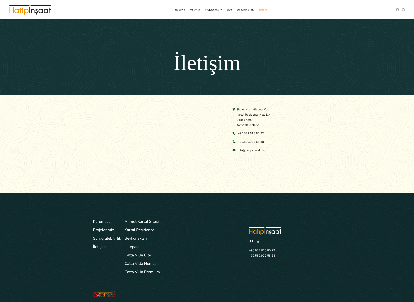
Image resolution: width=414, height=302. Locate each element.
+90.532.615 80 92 (262, 250)
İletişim (262, 9)
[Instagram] (403, 9)
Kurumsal (195, 9)
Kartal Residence (139, 229)
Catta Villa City (138, 255)
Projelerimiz (212, 9)
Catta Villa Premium (142, 272)
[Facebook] (397, 9)
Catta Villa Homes (141, 263)
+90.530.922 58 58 (262, 256)
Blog (229, 9)
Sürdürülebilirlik (245, 9)
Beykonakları (136, 238)
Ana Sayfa (179, 9)
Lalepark (132, 246)
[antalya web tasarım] (149, 295)
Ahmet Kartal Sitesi (142, 221)
